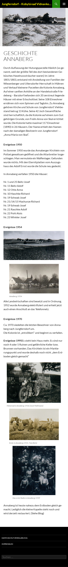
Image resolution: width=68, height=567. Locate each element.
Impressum (7, 544)
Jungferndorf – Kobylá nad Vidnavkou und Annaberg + (27, 4)
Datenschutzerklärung (15, 538)
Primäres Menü (64, 4)
